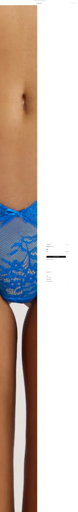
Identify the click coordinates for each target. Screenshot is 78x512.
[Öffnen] (2, 3)
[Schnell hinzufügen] (51, 269)
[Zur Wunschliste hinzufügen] (68, 257)
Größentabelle (67, 251)
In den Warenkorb (56, 256)
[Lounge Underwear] (39, 3)
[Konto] (73, 3)
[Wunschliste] (72, 3)
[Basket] (75, 3)
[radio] (48, 253)
